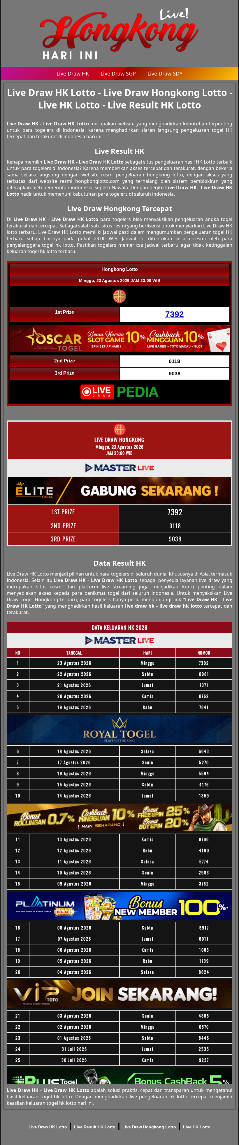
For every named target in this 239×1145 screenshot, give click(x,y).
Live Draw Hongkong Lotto (149, 1127)
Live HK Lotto (196, 1127)
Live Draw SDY (164, 73)
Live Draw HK (73, 73)
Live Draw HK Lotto (48, 1127)
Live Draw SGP (118, 73)
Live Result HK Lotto (94, 1127)
